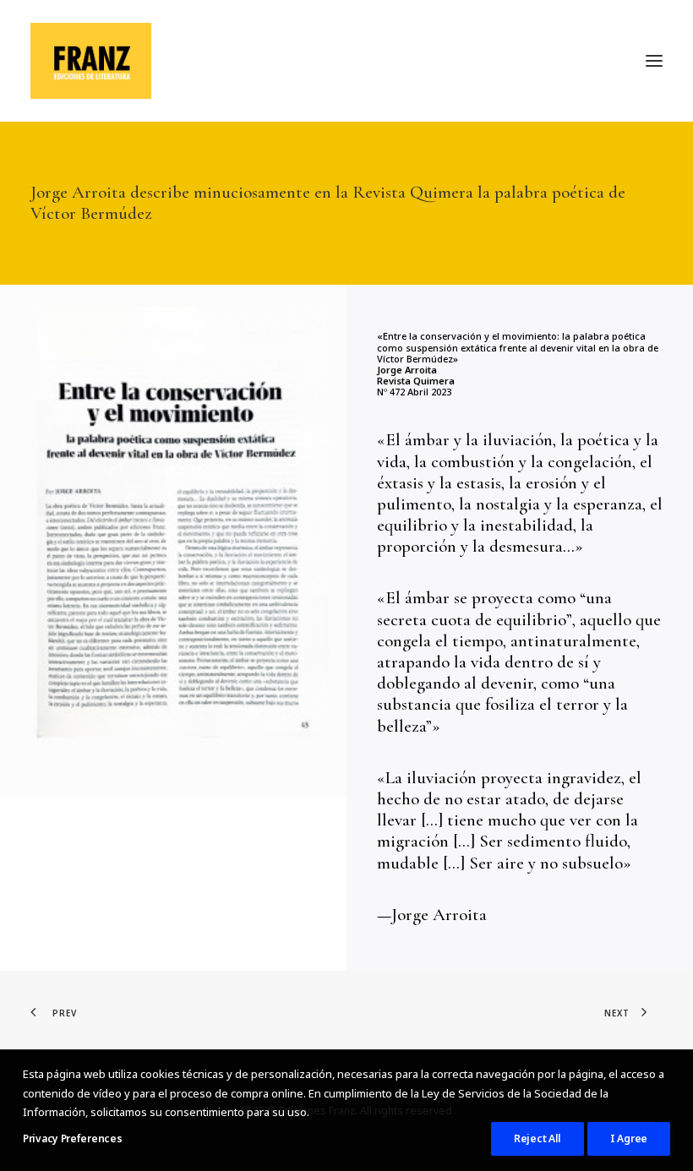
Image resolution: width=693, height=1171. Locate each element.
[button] (654, 61)
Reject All (537, 1138)
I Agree (628, 1138)
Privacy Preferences (72, 1138)
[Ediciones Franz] (90, 61)
